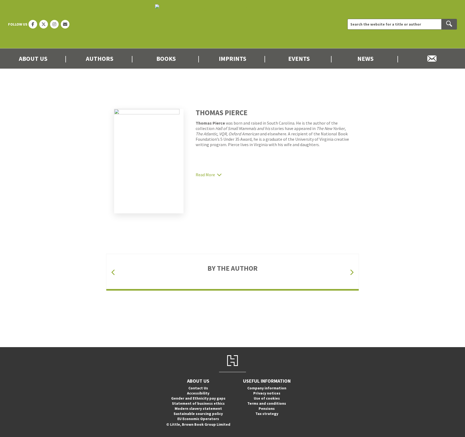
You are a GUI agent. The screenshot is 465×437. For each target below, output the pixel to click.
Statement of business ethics (198, 403)
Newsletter (431, 58)
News (365, 58)
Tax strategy (266, 413)
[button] (113, 272)
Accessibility (198, 393)
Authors (99, 58)
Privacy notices (266, 393)
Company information (266, 388)
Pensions (267, 408)
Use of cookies (267, 398)
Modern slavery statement (198, 408)
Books (166, 58)
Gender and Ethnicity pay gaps (198, 398)
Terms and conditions (266, 403)
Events (299, 58)
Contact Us (198, 388)
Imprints (232, 58)
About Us (33, 58)
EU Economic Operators (198, 418)
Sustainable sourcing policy (198, 413)
